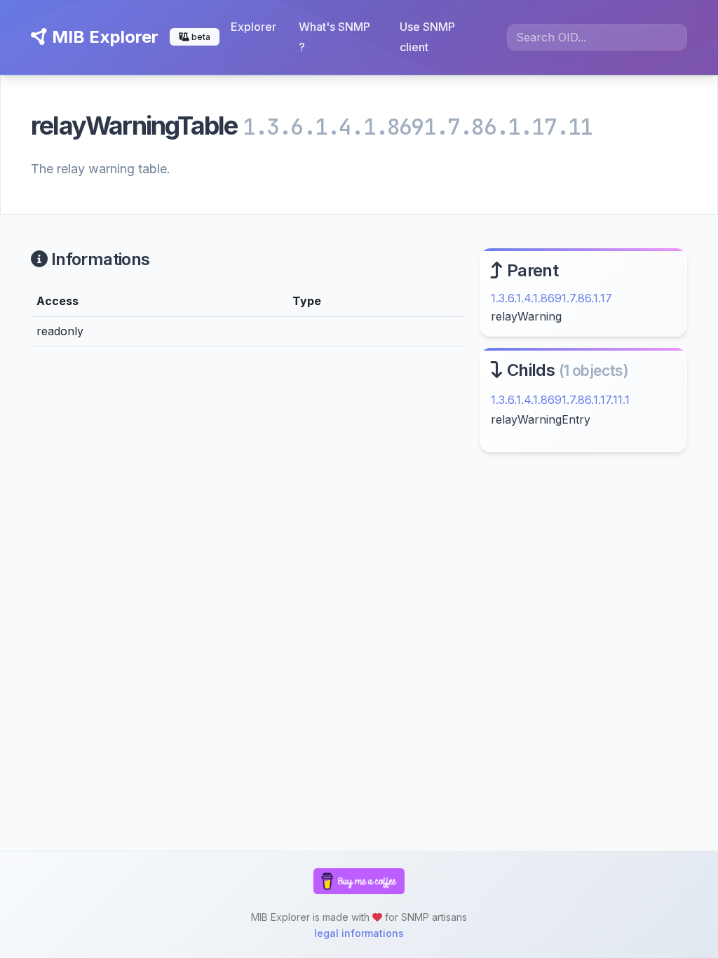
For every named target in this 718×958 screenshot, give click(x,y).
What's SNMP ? (334, 37)
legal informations (359, 933)
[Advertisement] (583, 573)
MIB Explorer (103, 37)
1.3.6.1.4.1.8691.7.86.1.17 (551, 298)
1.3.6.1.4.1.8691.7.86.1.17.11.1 (560, 400)
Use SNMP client (427, 37)
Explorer (253, 27)
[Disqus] (247, 551)
